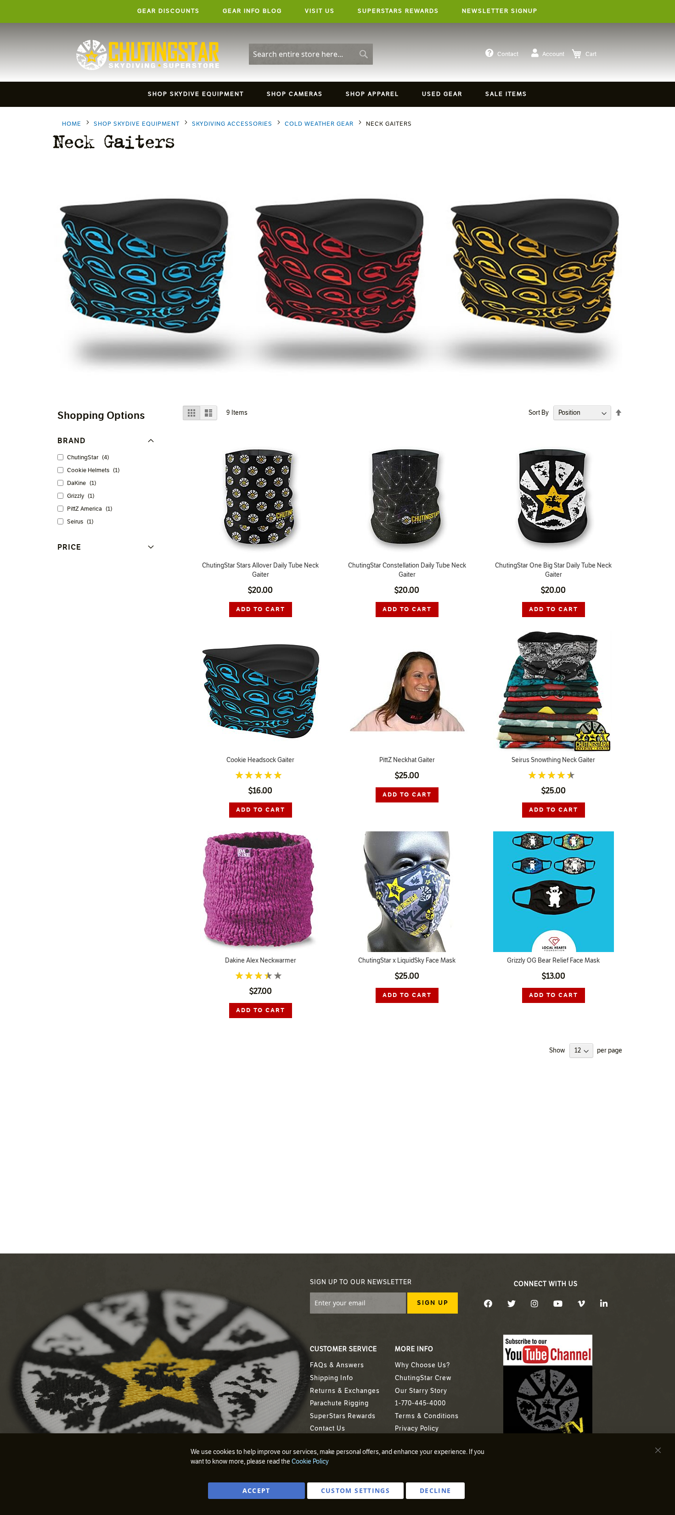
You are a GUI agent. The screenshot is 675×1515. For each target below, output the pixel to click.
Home (72, 124)
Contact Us (327, 1428)
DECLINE (435, 1490)
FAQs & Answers (337, 1365)
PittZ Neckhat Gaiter (407, 760)
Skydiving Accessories (233, 124)
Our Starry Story (421, 1391)
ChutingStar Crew (423, 1378)
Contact (507, 54)
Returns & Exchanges (345, 1391)
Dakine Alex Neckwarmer (260, 960)
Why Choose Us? (422, 1365)
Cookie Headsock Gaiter (260, 760)
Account (553, 54)
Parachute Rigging (339, 1403)
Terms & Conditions (427, 1416)
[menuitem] (196, 94)
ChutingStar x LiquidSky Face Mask (407, 960)
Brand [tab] (71, 440)
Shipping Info (331, 1378)
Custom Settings (355, 1490)
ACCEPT (256, 1490)
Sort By (539, 413)
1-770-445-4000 (420, 1403)
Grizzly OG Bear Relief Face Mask (553, 960)
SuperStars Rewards (343, 1416)
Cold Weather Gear (320, 124)
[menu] (337, 96)
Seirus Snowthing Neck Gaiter (553, 760)
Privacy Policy (417, 1428)
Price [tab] (69, 547)
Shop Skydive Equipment (137, 124)
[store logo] (147, 55)
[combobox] (311, 54)
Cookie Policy (310, 1461)
